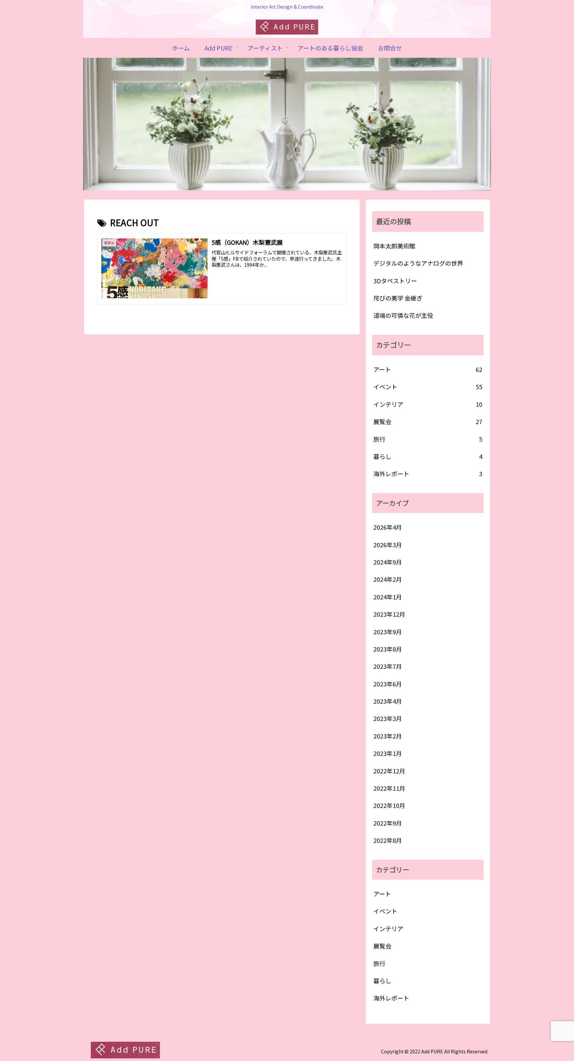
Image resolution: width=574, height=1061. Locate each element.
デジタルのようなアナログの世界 (418, 263)
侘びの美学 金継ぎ (398, 298)
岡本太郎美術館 (394, 245)
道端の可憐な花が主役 (403, 315)
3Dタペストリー (395, 280)
